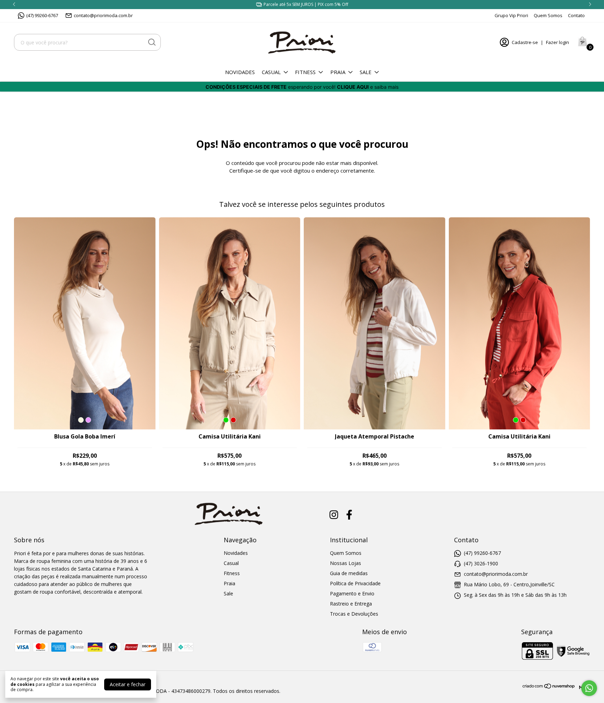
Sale (366, 71)
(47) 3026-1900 (481, 563)
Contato (576, 15)
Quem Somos (548, 15)
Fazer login (557, 42)
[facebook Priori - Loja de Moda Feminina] (349, 515)
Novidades (240, 71)
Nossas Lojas (345, 563)
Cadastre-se (525, 42)
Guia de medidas (349, 573)
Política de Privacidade (355, 583)
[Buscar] (151, 42)
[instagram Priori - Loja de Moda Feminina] (333, 515)
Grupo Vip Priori (511, 15)
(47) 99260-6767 (42, 15)
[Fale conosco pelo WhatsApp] (589, 688)
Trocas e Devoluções (354, 613)
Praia (337, 71)
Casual (271, 71)
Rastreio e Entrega (351, 603)
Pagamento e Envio (352, 593)
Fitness (305, 71)
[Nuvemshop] (549, 687)
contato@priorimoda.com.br (103, 15)
